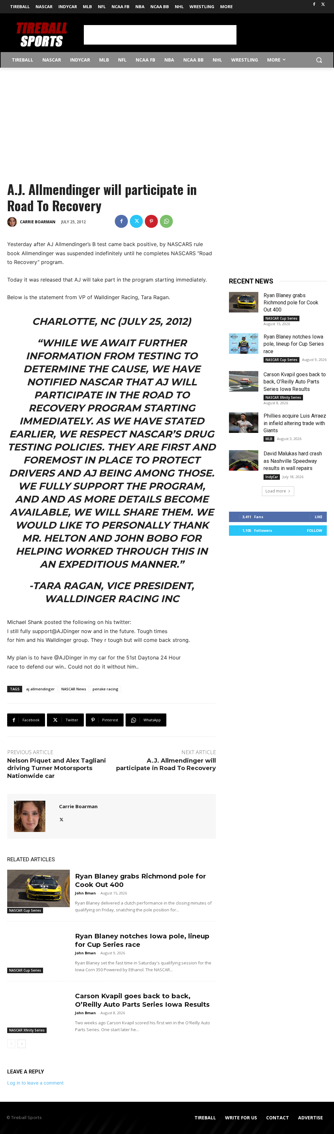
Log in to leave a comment (35, 1083)
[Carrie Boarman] (13, 222)
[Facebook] (314, 4)
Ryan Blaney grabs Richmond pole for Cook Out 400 (291, 302)
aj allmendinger (40, 688)
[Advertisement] (160, 35)
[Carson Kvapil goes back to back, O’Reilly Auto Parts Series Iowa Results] (38, 1008)
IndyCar (272, 477)
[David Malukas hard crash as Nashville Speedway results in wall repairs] (243, 460)
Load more (276, 491)
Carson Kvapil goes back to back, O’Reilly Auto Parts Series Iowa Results (295, 381)
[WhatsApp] (166, 221)
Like (318, 516)
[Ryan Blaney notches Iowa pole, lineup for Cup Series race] (38, 948)
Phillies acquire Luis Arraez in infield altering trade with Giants (295, 423)
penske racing (105, 688)
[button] (319, 60)
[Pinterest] (151, 221)
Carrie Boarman (37, 222)
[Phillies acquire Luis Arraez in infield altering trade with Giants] (243, 422)
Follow (314, 530)
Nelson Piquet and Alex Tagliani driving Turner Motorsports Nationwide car (56, 768)
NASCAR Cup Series (25, 910)
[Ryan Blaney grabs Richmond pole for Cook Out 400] (38, 888)
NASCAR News (73, 688)
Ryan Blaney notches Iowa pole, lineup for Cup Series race (294, 344)
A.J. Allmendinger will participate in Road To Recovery (166, 764)
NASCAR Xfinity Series (27, 1030)
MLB (269, 438)
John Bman (85, 893)
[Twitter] (323, 4)
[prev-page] (11, 1044)
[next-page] (22, 1044)
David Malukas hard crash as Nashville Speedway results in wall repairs (293, 460)
